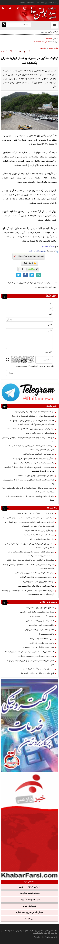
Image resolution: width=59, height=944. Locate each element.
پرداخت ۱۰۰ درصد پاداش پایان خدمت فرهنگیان (36, 656)
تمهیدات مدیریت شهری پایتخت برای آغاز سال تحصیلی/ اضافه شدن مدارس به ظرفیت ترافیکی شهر (28, 469)
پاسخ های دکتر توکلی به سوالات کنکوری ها (37, 673)
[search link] (4, 24)
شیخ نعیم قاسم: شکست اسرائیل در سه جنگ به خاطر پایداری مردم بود (28, 481)
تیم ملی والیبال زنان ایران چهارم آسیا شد (38, 454)
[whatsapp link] (38, 275)
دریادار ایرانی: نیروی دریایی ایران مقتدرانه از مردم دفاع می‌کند (34, 31)
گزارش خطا (28, 263)
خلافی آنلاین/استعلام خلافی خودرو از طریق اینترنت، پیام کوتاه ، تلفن (30, 662)
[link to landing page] (42, 13)
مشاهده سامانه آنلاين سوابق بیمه (41, 625)
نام (51, 303)
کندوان (36, 251)
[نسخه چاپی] (2, 51)
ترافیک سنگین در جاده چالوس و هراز (40, 433)
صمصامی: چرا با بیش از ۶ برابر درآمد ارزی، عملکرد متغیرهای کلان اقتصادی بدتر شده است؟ (29, 545)
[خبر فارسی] (29, 826)
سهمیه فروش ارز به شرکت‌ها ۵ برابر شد (39, 530)
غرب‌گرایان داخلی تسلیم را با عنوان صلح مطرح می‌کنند (33, 458)
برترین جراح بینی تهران (29, 887)
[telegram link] (32, 275)
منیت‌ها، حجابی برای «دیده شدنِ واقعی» (38, 581)
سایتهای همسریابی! (46, 634)
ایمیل (50, 314)
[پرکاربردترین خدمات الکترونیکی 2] (29, 725)
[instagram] (25, 8)
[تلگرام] (30, 392)
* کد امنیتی (48, 352)
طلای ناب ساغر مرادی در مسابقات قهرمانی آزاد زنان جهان (32, 416)
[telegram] (17, 8)
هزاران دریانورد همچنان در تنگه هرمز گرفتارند (37, 577)
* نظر (50, 324)
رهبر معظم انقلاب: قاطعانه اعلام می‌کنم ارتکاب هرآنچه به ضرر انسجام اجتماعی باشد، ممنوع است (30, 553)
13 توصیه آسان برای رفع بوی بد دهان (40, 620)
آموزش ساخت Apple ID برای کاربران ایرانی (38, 647)
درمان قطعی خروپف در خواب (29, 912)
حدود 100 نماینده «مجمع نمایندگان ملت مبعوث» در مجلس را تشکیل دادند (28, 439)
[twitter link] (18, 275)
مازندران (43, 251)
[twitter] (10, 8)
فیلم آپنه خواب (29, 906)
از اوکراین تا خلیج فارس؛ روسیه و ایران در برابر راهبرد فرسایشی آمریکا (30, 498)
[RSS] (3, 8)
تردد (30, 251)
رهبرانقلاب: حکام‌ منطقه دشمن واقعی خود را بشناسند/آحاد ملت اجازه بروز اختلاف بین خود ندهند (29, 447)
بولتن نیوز (41, 136)
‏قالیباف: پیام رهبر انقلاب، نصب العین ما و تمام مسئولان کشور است (28, 517)
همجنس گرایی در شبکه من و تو (42, 616)
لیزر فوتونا (29, 919)
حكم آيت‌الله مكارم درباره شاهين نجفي (39, 629)
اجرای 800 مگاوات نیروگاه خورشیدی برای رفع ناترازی (34, 572)
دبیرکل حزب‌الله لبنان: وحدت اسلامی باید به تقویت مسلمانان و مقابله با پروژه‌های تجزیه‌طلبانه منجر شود (28, 592)
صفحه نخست (53, 48)
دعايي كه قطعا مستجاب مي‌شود (42, 638)
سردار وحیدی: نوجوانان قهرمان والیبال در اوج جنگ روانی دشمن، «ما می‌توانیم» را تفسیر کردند (28, 490)
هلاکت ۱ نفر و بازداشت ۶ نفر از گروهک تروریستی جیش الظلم (30, 560)
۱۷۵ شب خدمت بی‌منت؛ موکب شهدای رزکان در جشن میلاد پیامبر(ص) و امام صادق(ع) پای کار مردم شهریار (31, 422)
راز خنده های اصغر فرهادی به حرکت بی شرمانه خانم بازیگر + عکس (28, 651)
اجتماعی (43, 48)
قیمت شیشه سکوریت (29, 893)
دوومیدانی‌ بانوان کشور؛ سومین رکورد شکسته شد (35, 475)
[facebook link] (25, 275)
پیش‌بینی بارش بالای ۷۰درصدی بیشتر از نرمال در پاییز (34, 462)
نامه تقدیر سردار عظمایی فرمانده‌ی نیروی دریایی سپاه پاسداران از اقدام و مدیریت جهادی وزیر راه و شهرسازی (29, 524)
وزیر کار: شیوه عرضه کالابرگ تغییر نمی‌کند (38, 534)
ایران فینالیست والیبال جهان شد (42, 539)
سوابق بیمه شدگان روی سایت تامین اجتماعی (37, 612)
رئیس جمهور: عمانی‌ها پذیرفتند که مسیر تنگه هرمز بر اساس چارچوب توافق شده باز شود (28, 566)
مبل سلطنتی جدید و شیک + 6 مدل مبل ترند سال (35, 513)
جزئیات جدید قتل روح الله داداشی (41, 643)
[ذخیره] (11, 51)
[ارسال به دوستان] (5, 51)
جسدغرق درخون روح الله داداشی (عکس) (38, 668)
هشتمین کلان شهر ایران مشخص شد (40, 607)
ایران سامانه (39, 937)
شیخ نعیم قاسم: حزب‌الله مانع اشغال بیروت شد (36, 586)
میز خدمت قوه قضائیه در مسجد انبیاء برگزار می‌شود (34, 411)
